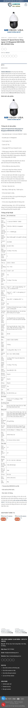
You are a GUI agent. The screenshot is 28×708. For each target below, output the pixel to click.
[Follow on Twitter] (8, 660)
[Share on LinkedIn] (16, 56)
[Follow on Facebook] (2, 660)
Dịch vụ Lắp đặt (9, 701)
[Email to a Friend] (10, 56)
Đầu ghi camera (7, 689)
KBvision (21, 37)
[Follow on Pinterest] (13, 660)
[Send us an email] (10, 660)
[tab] (14, 65)
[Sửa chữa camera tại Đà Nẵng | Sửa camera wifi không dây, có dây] (14, 5)
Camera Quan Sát (12, 37)
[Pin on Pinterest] (13, 56)
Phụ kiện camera (14, 703)
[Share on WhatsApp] (2, 56)
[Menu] (2, 5)
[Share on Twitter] (8, 56)
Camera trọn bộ (7, 686)
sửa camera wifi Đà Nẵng (20, 500)
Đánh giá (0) (4, 68)
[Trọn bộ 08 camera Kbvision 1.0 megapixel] (21, 571)
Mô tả (2, 65)
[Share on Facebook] (5, 56)
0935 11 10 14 (5, 502)
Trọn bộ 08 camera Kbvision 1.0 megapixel (20, 630)
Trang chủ (4, 37)
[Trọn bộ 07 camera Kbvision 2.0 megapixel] (7, 571)
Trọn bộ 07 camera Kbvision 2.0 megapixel (6, 630)
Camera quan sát (7, 684)
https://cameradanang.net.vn (13, 656)
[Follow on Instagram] (5, 660)
